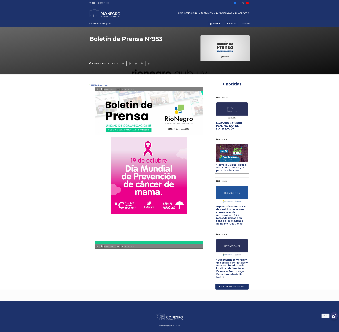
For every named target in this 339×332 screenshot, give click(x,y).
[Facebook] (235, 3)
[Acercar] (122, 89)
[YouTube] (247, 3)
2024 (93, 85)
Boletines (98, 85)
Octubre (105, 85)
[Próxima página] (102, 89)
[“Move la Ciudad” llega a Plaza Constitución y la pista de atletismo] (232, 153)
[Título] (243, 3)
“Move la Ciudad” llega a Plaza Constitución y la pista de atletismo (231, 167)
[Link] (105, 13)
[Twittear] (136, 63)
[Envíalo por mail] (123, 63)
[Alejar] (118, 89)
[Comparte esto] (130, 63)
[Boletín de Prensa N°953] (225, 48)
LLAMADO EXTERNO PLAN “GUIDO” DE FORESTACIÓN (229, 126)
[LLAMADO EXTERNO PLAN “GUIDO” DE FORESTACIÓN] (232, 111)
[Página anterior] (97, 89)
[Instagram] (239, 3)
